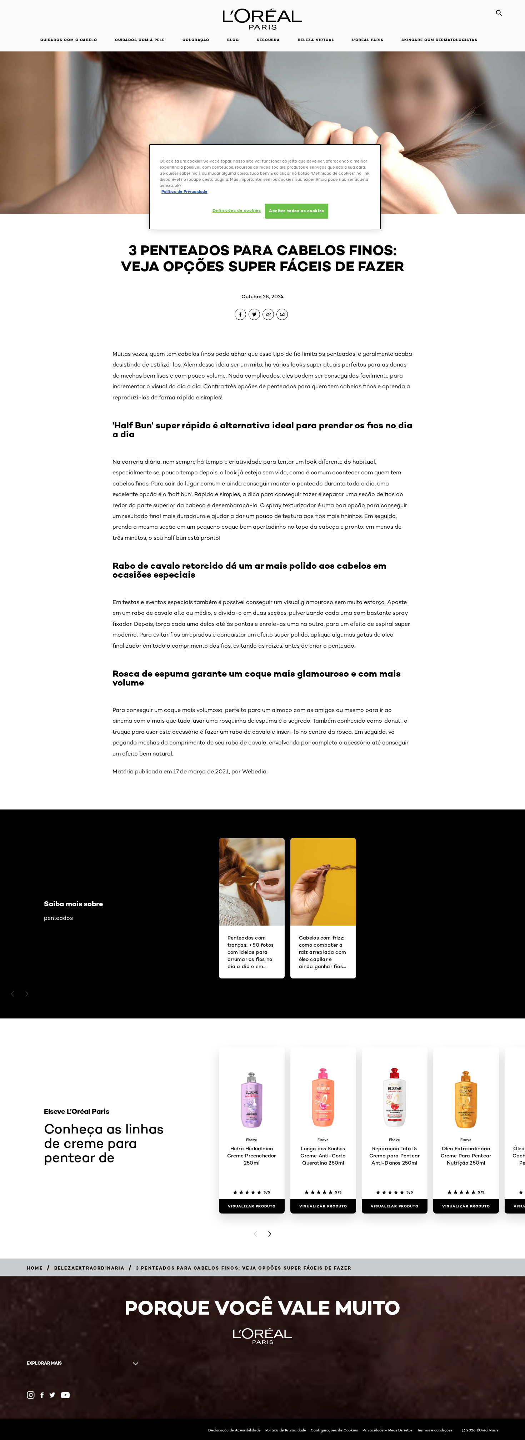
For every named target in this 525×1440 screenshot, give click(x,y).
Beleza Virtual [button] (316, 40)
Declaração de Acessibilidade (234, 1430)
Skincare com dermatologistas (439, 40)
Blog (233, 40)
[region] (265, 187)
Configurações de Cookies (334, 1430)
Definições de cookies (236, 210)
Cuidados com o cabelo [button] (68, 40)
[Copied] (268, 314)
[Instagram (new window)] (31, 1395)
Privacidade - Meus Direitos (387, 1430)
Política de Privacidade (285, 1430)
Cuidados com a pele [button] (140, 40)
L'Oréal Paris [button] (368, 40)
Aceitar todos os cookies (296, 210)
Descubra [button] (268, 40)
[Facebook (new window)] (42, 1395)
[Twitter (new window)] (52, 1395)
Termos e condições (434, 1430)
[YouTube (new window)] (65, 1395)
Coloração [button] (195, 40)
